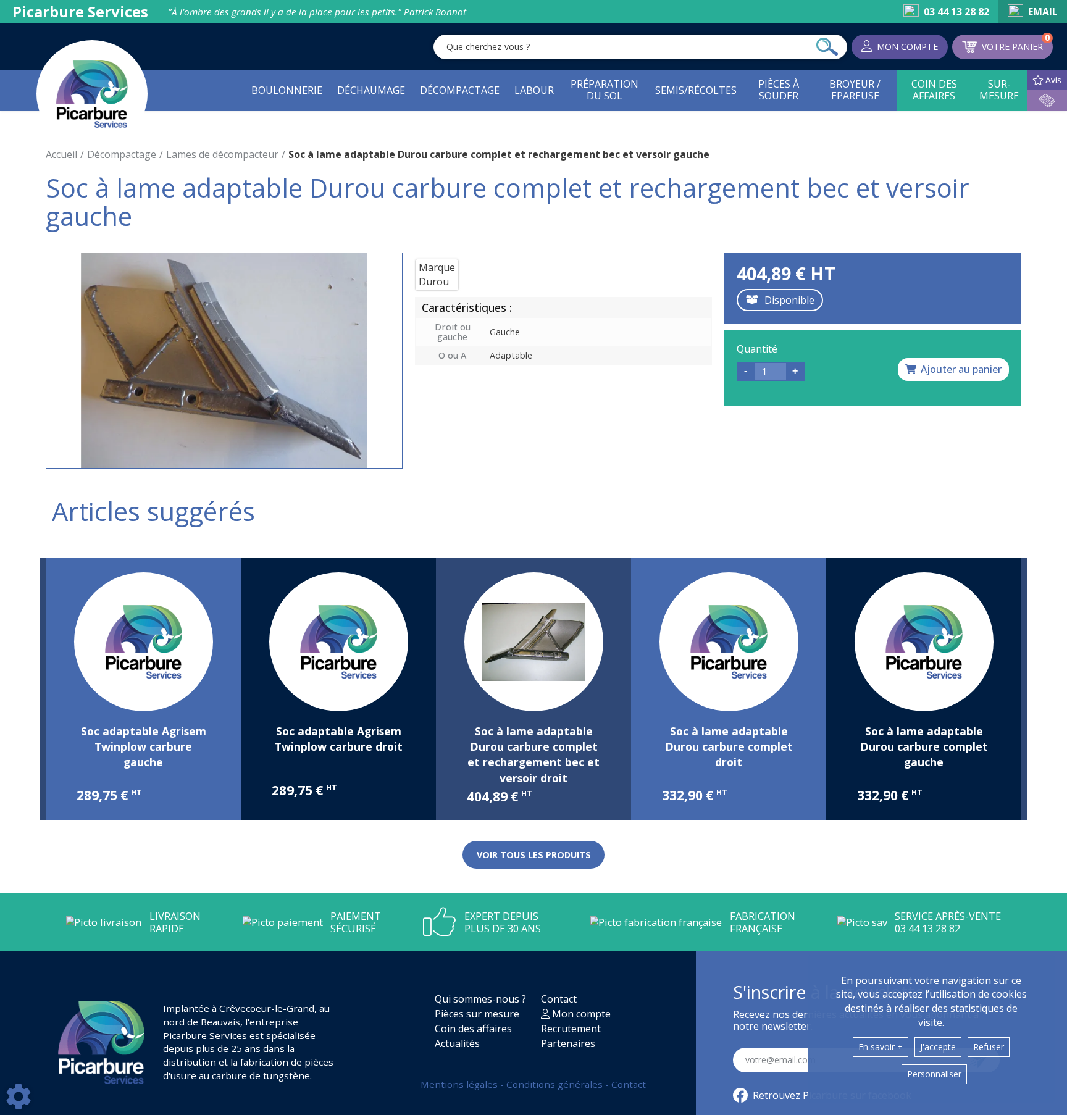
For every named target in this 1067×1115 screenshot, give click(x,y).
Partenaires (568, 1043)
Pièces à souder (778, 89)
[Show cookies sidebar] (18, 1096)
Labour (534, 90)
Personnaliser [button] (934, 1074)
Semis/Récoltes (696, 90)
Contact (559, 999)
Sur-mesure (999, 89)
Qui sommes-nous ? (480, 999)
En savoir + (880, 1047)
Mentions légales (460, 1084)
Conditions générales (555, 1084)
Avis (1053, 80)
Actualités (457, 1043)
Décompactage (460, 90)
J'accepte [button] (938, 1047)
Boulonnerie (286, 90)
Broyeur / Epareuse (855, 89)
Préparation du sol (604, 89)
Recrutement (571, 1029)
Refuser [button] (988, 1047)
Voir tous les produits (534, 855)
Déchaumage (371, 90)
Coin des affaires (934, 89)
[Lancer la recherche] (827, 47)
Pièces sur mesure (477, 1014)
